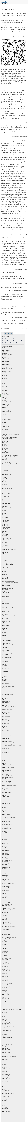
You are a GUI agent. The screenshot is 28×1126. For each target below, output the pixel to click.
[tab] (2, 333)
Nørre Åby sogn (5, 328)
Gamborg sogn (23, 328)
